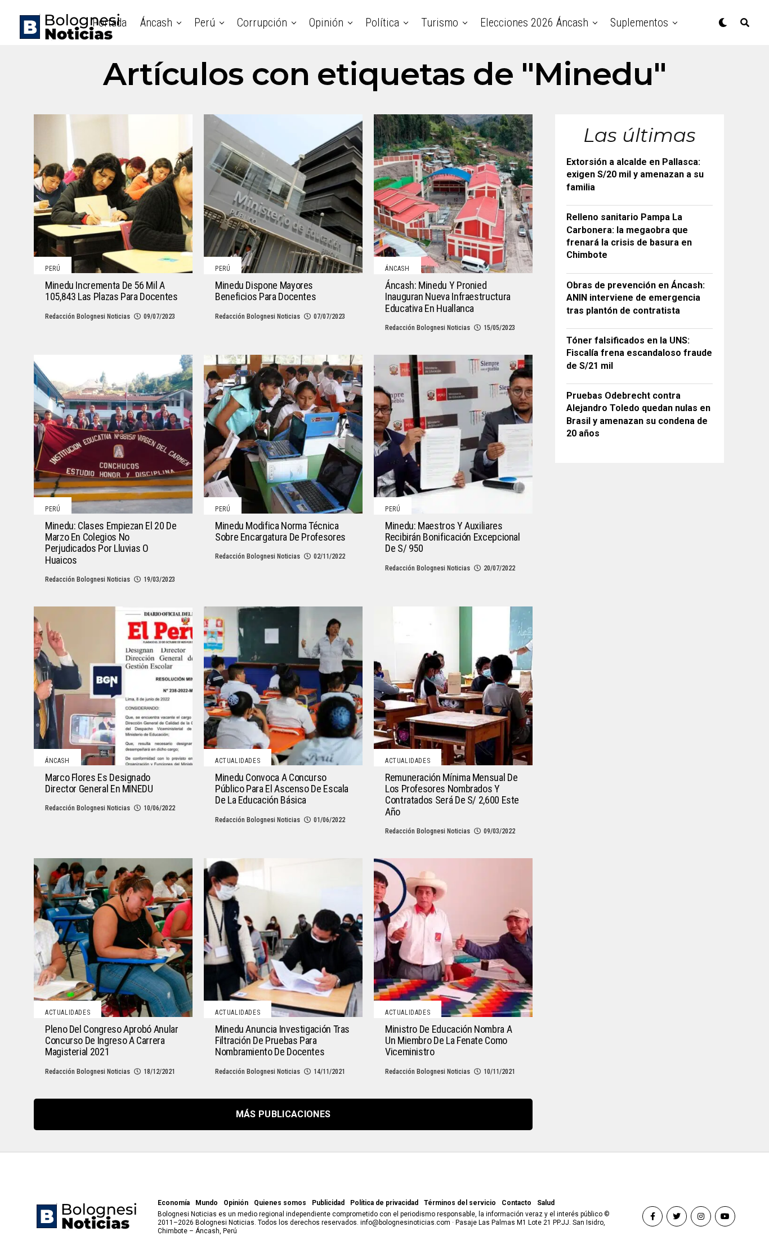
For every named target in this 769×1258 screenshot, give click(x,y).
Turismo (439, 22)
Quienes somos (280, 1203)
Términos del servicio (460, 1203)
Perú (204, 22)
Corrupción (262, 22)
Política (382, 22)
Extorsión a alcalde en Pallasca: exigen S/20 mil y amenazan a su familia (635, 175)
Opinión (326, 22)
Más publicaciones (283, 1114)
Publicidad (328, 1203)
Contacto (516, 1203)
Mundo (206, 1203)
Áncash (156, 22)
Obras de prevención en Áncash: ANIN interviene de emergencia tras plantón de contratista (635, 298)
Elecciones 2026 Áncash (534, 22)
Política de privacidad (384, 1203)
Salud (546, 1203)
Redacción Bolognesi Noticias (87, 316)
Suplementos (639, 22)
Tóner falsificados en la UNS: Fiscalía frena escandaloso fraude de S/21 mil (639, 353)
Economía (174, 1203)
